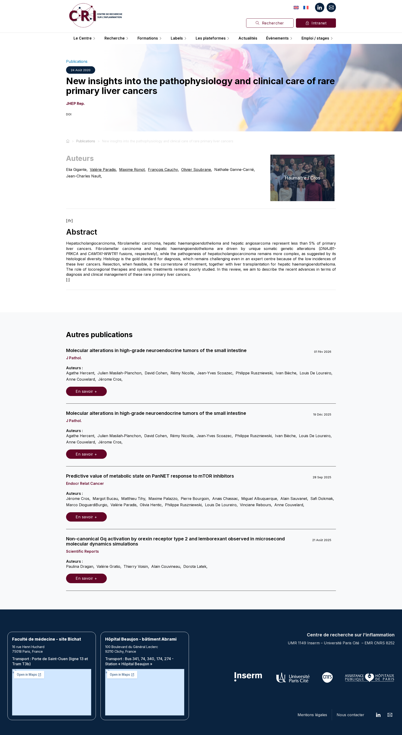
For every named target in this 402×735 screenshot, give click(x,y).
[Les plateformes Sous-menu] (228, 38)
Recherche (114, 38)
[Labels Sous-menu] (185, 38)
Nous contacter (350, 714)
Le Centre (83, 38)
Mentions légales (312, 714)
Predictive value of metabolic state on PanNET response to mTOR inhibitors (150, 476)
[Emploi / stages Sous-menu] (331, 38)
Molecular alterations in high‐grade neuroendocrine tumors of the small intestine (156, 413)
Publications (76, 61)
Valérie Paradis (103, 169)
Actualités (247, 38)
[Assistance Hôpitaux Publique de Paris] (369, 677)
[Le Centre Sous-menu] (94, 38)
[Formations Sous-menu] (160, 38)
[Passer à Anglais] (296, 7)
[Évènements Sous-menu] (291, 38)
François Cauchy (163, 169)
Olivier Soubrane (196, 169)
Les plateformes (211, 38)
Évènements (277, 38)
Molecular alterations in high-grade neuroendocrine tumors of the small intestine (156, 350)
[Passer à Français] (306, 7)
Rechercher (273, 23)
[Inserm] (248, 677)
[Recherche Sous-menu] (127, 38)
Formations (147, 38)
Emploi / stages (315, 38)
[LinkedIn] (319, 7)
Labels (177, 38)
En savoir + (86, 391)
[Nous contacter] (331, 7)
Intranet (319, 23)
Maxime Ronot (132, 169)
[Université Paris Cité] (293, 677)
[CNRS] (327, 677)
